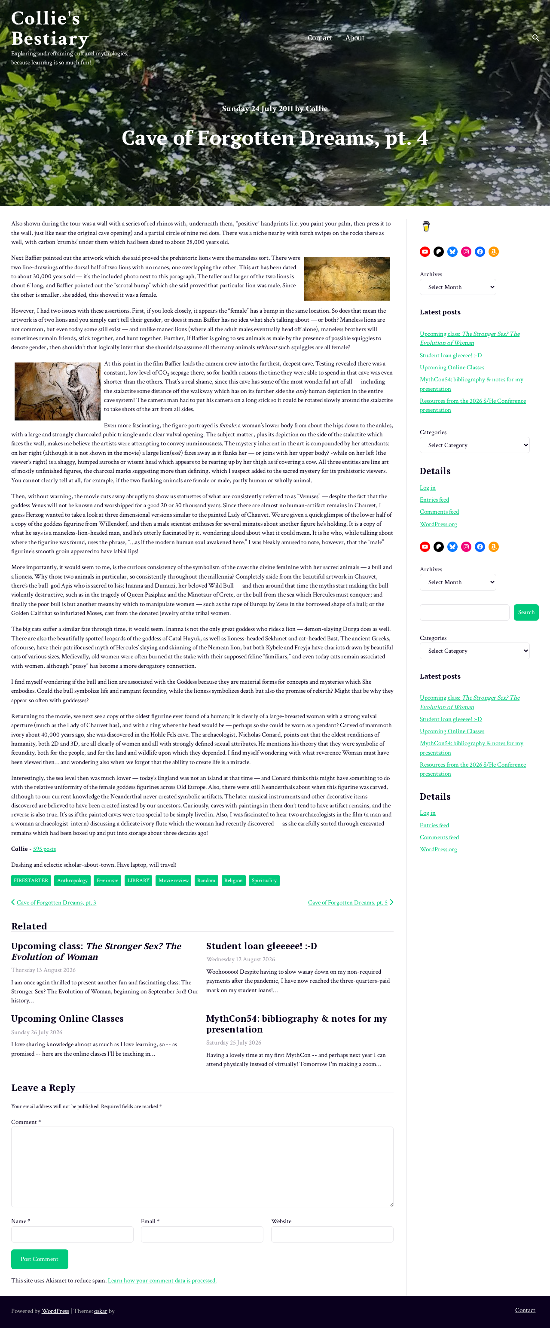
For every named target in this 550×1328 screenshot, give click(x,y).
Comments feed (439, 512)
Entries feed (434, 500)
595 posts (44, 849)
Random (206, 880)
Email (150, 1221)
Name (21, 1221)
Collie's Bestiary (50, 28)
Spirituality (264, 880)
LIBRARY (139, 880)
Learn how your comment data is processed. (162, 1280)
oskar (100, 1311)
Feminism (108, 880)
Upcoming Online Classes (67, 1018)
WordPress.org (438, 524)
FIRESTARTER (31, 880)
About (355, 38)
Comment (26, 1122)
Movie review (174, 880)
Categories (433, 432)
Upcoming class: (96, 951)
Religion (233, 880)
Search (526, 612)
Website (281, 1221)
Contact (320, 38)
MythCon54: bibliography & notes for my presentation (296, 1024)
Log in (428, 488)
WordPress (55, 1311)
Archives (431, 274)
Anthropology (72, 880)
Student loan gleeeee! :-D (261, 946)
